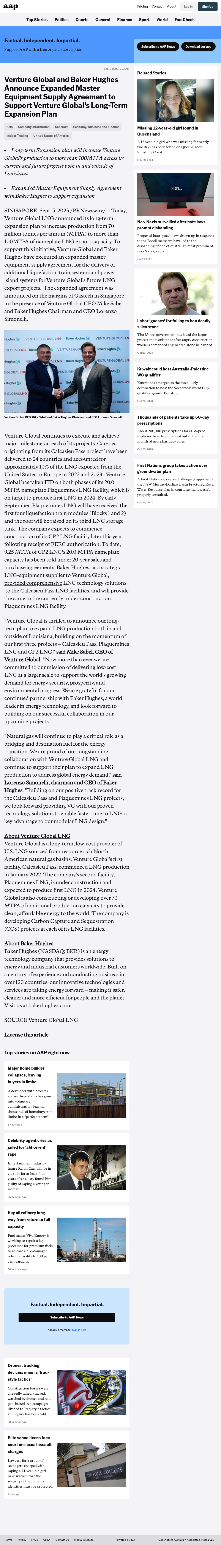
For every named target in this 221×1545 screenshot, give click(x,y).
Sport (144, 19)
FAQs (34, 1539)
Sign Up (207, 6)
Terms (8, 1539)
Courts (82, 19)
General (102, 19)
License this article (26, 1034)
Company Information (34, 127)
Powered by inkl (125, 1539)
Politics (62, 19)
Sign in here (79, 1329)
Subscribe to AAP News (158, 46)
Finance (124, 19)
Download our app (198, 46)
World (162, 19)
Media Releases (83, 1539)
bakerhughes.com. (49, 1005)
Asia (9, 127)
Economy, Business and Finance (96, 127)
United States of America (51, 135)
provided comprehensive (33, 583)
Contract (61, 127)
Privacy (21, 1539)
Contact (158, 6)
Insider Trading (17, 135)
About (171, 6)
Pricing (142, 6)
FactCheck (185, 19)
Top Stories (37, 19)
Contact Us (62, 1539)
